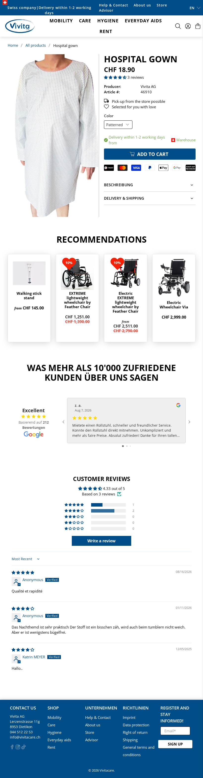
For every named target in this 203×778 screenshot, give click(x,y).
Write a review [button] (101, 541)
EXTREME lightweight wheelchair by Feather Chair (77, 300)
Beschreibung (118, 184)
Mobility (61, 21)
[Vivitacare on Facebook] (12, 747)
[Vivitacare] (19, 26)
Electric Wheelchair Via (174, 304)
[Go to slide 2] (126, 446)
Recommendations (101, 239)
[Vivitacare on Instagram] (18, 747)
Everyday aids (143, 21)
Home (13, 45)
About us (142, 5)
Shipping (130, 739)
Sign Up (175, 743)
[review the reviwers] (178, 406)
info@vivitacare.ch (25, 737)
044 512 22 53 (21, 732)
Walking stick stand (29, 295)
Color (108, 115)
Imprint (129, 717)
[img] (23, 572)
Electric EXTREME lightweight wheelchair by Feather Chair (125, 302)
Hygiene (108, 21)
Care (85, 21)
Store (162, 5)
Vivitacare (107, 770)
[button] (115, 77)
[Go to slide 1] (123, 446)
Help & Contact (113, 5)
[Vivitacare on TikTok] (23, 747)
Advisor (106, 10)
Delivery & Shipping (124, 198)
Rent (106, 31)
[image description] (53, 135)
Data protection (136, 724)
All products (35, 45)
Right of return (135, 732)
